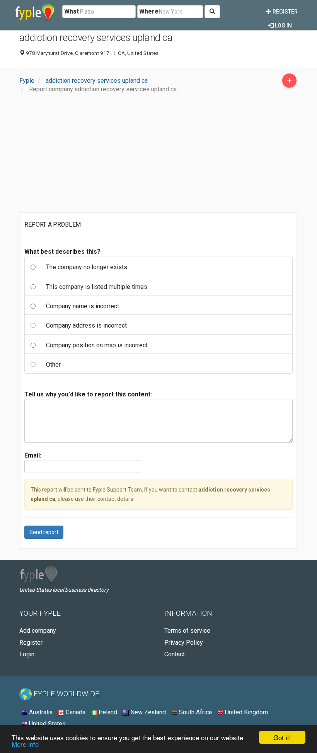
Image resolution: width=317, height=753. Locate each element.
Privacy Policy (183, 642)
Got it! (282, 737)
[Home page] (35, 11)
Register (284, 12)
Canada (74, 712)
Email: (32, 455)
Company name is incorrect (82, 306)
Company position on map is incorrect (97, 345)
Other (53, 364)
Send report (43, 532)
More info (25, 744)
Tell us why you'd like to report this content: (88, 394)
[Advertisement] (158, 155)
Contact (174, 654)
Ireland (107, 712)
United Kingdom (245, 712)
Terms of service (187, 630)
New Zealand (147, 712)
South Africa (194, 712)
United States (46, 723)
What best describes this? (62, 251)
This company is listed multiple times (96, 286)
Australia (40, 712)
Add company (37, 630)
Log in (283, 25)
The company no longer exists (86, 267)
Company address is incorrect (86, 325)
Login (26, 654)
